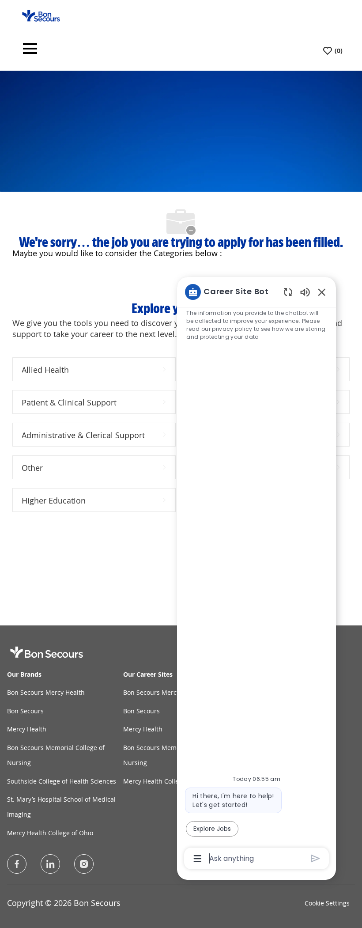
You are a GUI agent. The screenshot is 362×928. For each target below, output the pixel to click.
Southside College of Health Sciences (61, 781)
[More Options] (197, 858)
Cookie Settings (327, 903)
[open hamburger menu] (30, 51)
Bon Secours (25, 711)
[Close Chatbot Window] (322, 292)
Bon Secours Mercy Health (46, 692)
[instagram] (84, 864)
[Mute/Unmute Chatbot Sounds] (305, 291)
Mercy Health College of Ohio (50, 833)
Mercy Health (26, 729)
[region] (256, 574)
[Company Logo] (41, 15)
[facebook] (16, 864)
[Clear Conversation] (288, 292)
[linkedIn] (50, 864)
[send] (315, 858)
